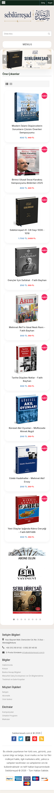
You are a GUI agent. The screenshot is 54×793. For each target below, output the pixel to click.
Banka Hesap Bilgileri (11, 672)
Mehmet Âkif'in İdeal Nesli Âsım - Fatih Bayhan (27, 329)
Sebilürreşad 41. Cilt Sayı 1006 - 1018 (27, 232)
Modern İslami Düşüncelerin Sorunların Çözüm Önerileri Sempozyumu (27, 129)
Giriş (43, 3)
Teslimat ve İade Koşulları (13, 679)
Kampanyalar (8, 712)
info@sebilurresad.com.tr (33, 652)
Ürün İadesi (7, 699)
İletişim (5, 692)
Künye (5, 668)
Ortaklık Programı (9, 716)
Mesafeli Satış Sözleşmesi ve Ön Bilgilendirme (22, 676)
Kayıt (50, 3)
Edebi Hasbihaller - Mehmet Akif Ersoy (27, 480)
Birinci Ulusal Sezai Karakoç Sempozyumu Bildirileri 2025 (27, 181)
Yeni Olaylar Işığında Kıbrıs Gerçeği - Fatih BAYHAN (27, 530)
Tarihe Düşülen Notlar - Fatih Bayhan (27, 379)
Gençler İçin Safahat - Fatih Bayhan (27, 280)
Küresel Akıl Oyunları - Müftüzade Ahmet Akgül (27, 430)
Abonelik (6, 696)
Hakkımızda (7, 665)
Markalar (6, 719)
